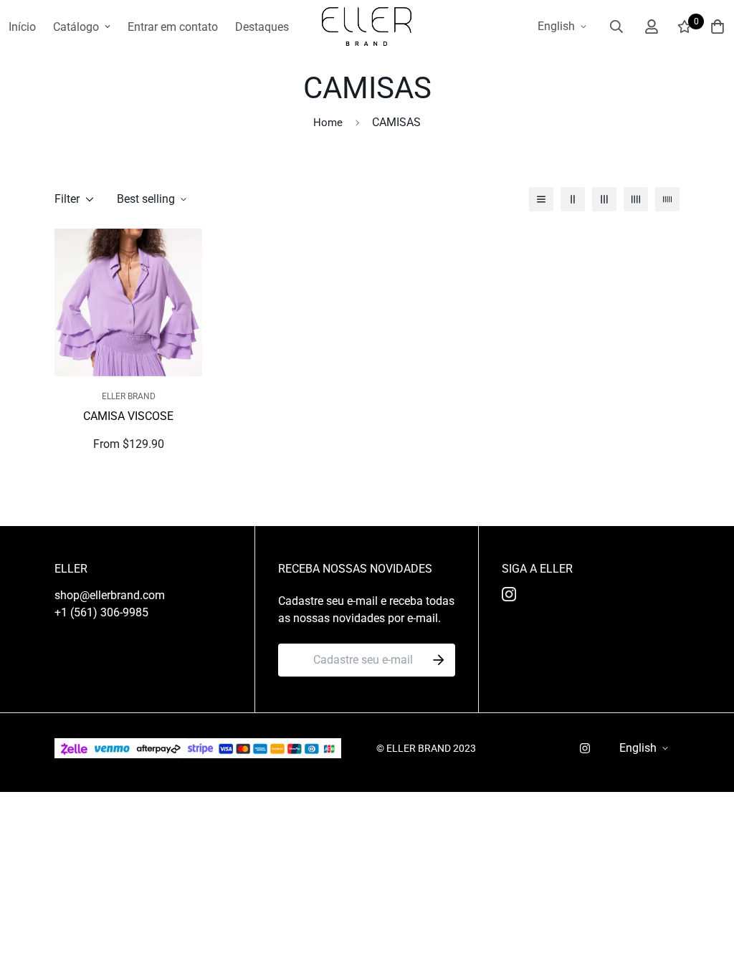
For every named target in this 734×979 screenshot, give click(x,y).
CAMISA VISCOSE (128, 416)
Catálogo (76, 27)
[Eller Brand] (366, 26)
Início (22, 27)
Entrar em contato (173, 27)
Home (328, 122)
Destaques (262, 27)
